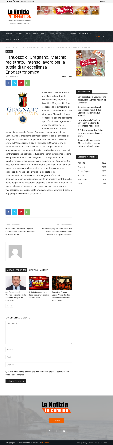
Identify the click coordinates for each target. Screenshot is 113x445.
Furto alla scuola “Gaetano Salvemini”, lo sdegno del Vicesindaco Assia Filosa (89, 123)
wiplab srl (45, 443)
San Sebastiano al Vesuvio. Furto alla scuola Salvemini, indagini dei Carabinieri (92, 100)
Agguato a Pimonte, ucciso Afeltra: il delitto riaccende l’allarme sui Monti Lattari (89, 143)
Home (8, 47)
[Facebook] (8, 83)
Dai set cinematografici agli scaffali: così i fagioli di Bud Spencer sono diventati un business (89, 111)
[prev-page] (7, 306)
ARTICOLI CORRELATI (16, 270)
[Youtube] (64, 431)
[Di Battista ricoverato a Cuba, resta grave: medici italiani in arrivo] (39, 283)
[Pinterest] (21, 83)
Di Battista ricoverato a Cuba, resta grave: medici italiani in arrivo (39, 295)
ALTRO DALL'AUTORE (38, 270)
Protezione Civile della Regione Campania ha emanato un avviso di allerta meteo (20, 231)
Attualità (16, 47)
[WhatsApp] (27, 83)
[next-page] (11, 306)
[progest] (72, 14)
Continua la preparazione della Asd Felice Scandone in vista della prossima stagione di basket (56, 231)
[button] (101, 36)
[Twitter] (14, 83)
